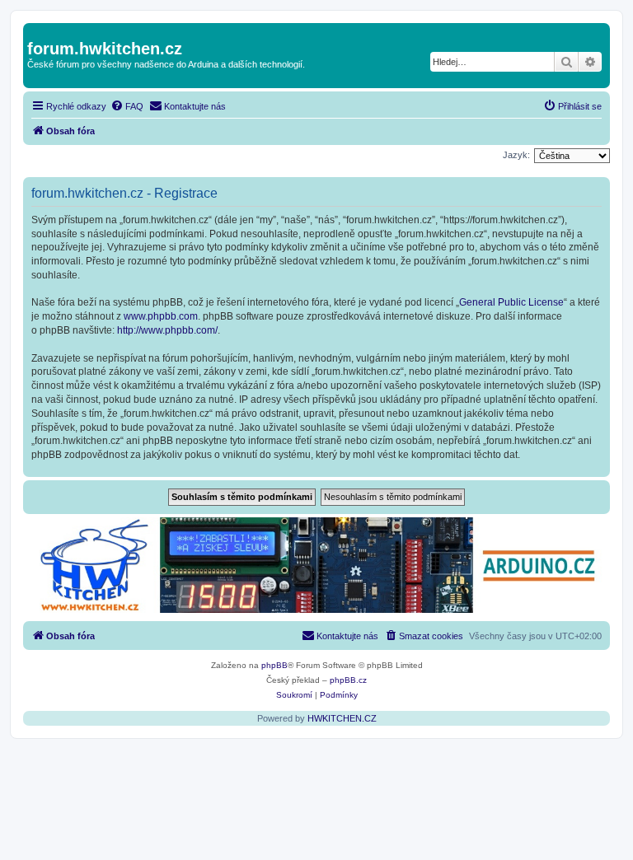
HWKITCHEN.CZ (342, 718)
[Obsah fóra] (36, 31)
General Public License (511, 302)
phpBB (274, 665)
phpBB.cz (348, 680)
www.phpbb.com (161, 316)
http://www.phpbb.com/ (167, 330)
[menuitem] (126, 106)
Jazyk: (516, 155)
